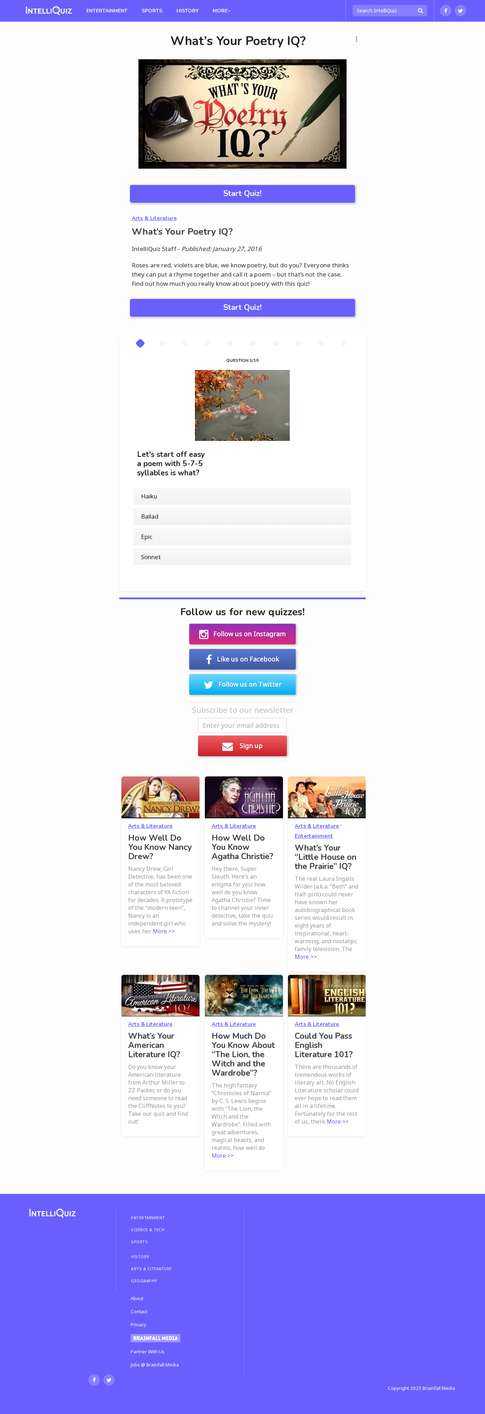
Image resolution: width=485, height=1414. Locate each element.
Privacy (138, 1324)
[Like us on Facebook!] (445, 10)
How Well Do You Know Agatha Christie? (242, 847)
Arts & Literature (154, 218)
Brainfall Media (439, 1388)
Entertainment (106, 10)
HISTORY (140, 1256)
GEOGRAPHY (144, 1280)
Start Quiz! (242, 193)
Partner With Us (147, 1351)
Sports (152, 10)
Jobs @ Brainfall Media (155, 1364)
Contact (139, 1311)
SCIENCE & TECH (147, 1229)
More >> (164, 931)
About (137, 1298)
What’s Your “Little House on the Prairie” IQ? (325, 857)
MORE (220, 10)
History (187, 10)
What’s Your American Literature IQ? (154, 1045)
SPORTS (139, 1241)
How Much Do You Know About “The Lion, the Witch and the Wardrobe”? (243, 1055)
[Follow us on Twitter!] (460, 10)
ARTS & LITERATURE (151, 1268)
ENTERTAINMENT (148, 1217)
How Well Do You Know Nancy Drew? (160, 847)
